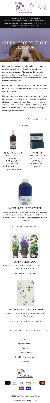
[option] (25, 22)
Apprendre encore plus (25, 226)
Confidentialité (25, 352)
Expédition (25, 361)
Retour (25, 348)
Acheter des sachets (25, 274)
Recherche (24, 339)
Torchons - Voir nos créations (25, 322)
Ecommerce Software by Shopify (25, 401)
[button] (9, 166)
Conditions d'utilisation (25, 357)
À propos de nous (25, 344)
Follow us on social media (25, 330)
